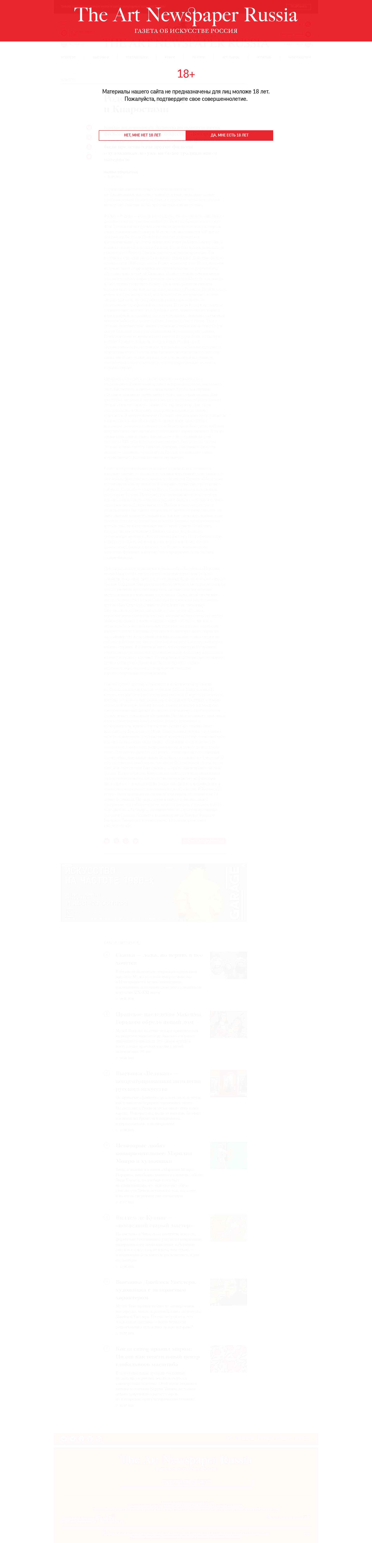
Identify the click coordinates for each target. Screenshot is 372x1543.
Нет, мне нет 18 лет (142, 135)
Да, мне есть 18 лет (230, 135)
